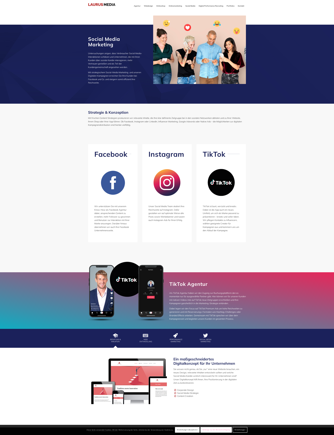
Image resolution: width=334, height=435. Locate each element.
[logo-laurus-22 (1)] (104, 6)
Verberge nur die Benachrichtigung (216, 430)
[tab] (122, 339)
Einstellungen (240, 430)
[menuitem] (137, 6)
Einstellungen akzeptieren (187, 430)
